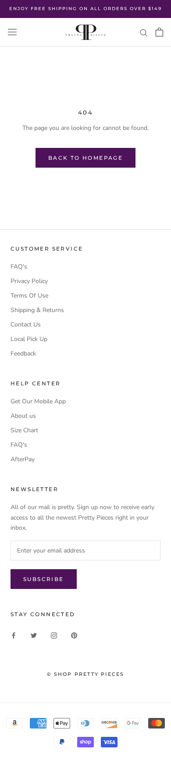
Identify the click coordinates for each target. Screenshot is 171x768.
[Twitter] (34, 635)
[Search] (144, 32)
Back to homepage (85, 157)
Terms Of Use (29, 295)
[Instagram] (54, 635)
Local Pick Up (29, 339)
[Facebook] (14, 635)
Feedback (23, 353)
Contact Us (26, 324)
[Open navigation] (12, 32)
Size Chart (24, 430)
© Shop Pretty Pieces (86, 674)
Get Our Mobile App (38, 401)
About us (23, 416)
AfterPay (23, 459)
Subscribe (43, 579)
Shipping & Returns (37, 310)
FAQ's (19, 266)
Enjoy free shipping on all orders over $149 (85, 8)
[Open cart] (159, 32)
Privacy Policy (29, 281)
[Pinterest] (74, 635)
